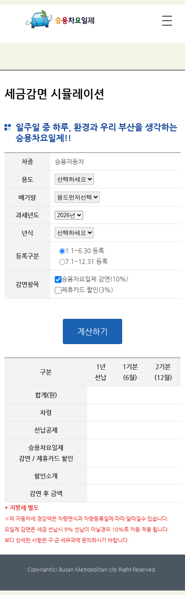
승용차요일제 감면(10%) (95, 278)
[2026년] (69, 216)
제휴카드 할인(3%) (87, 289)
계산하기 (92, 331)
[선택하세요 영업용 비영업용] (74, 179)
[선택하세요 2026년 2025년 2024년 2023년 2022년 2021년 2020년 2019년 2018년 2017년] (74, 232)
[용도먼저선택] (77, 197)
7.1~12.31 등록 (86, 261)
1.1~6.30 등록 (84, 250)
